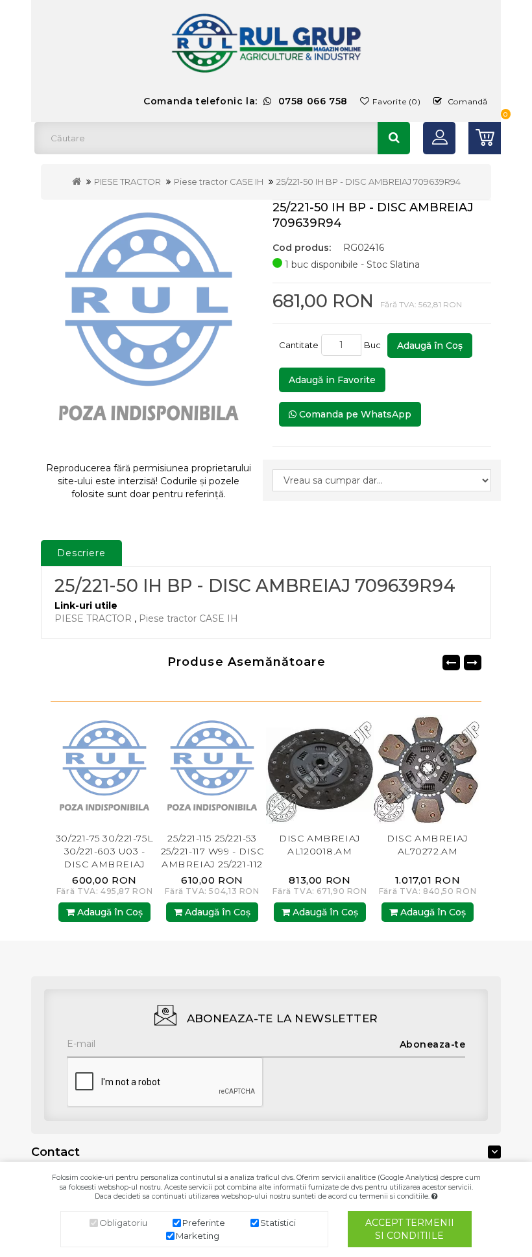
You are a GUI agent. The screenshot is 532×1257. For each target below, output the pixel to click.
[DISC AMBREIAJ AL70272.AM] (336, 769)
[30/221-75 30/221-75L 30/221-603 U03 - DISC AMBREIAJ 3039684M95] (444, 769)
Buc (374, 345)
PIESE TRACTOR (127, 181)
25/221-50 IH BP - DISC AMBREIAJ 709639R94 (368, 181)
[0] (484, 138)
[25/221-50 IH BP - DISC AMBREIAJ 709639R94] (148, 326)
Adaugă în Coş (430, 345)
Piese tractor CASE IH (218, 181)
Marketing (197, 1235)
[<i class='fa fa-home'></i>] (76, 181)
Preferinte (203, 1222)
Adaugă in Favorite (332, 380)
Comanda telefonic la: (245, 101)
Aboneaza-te (433, 1044)
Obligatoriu (123, 1222)
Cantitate (299, 345)
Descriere (81, 553)
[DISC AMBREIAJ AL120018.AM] (228, 769)
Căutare (394, 138)
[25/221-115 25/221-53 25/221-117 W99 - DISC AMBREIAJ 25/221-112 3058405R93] (121, 769)
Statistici (278, 1222)
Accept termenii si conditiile (409, 1229)
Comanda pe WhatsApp (353, 414)
